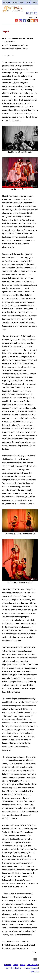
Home (15, 965)
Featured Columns (30, 968)
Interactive (34, 972)
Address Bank (32, 965)
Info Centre (16, 968)
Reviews (7, 965)
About (22, 965)
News (7, 968)
